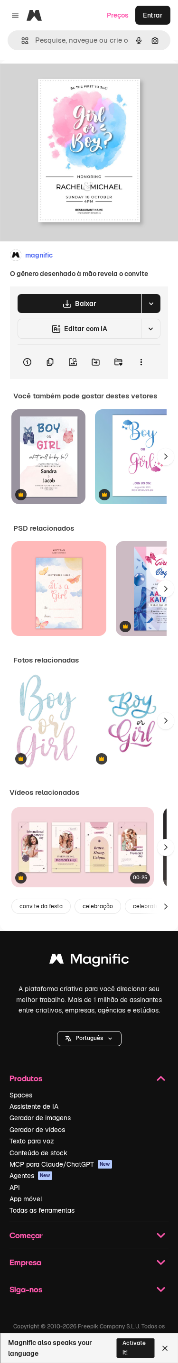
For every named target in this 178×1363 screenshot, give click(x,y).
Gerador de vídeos (37, 1129)
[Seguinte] (165, 456)
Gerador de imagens (40, 1118)
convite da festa (41, 906)
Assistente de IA (33, 1106)
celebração (98, 906)
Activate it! (134, 1347)
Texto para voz (31, 1141)
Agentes (29, 1175)
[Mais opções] (140, 361)
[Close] (165, 1348)
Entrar (153, 15)
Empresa (25, 1262)
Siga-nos (25, 1289)
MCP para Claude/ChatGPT (59, 1164)
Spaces (20, 1095)
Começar (26, 1235)
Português (89, 1038)
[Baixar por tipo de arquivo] (150, 303)
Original (60, 81)
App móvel (25, 1199)
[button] (89, 1038)
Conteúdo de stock (38, 1153)
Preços (118, 15)
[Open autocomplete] (21, 40)
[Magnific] (89, 961)
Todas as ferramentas (42, 1210)
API (14, 1187)
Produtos (25, 1078)
